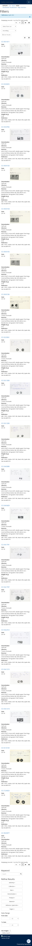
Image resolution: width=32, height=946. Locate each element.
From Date (4, 915)
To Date (3, 922)
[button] (25, 22)
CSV (10, 5)
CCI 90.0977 (5, 833)
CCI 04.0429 (5, 505)
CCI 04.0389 (5, 466)
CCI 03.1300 (5, 380)
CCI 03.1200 (5, 423)
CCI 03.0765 (5, 127)
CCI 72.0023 (5, 791)
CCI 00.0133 (5, 166)
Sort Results (7, 35)
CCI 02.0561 (5, 337)
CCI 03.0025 (5, 84)
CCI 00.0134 (5, 209)
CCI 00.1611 (5, 42)
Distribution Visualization (10, 7)
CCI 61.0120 (5, 748)
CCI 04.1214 (5, 709)
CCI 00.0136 (5, 294)
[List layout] (24, 37)
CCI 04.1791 (5, 545)
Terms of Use (5, 938)
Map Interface (22, 7)
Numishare (27, 944)
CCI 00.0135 (5, 252)
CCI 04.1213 (5, 669)
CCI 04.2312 (5, 630)
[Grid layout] (29, 37)
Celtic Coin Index (7, 2)
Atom (13, 5)
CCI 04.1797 (5, 587)
